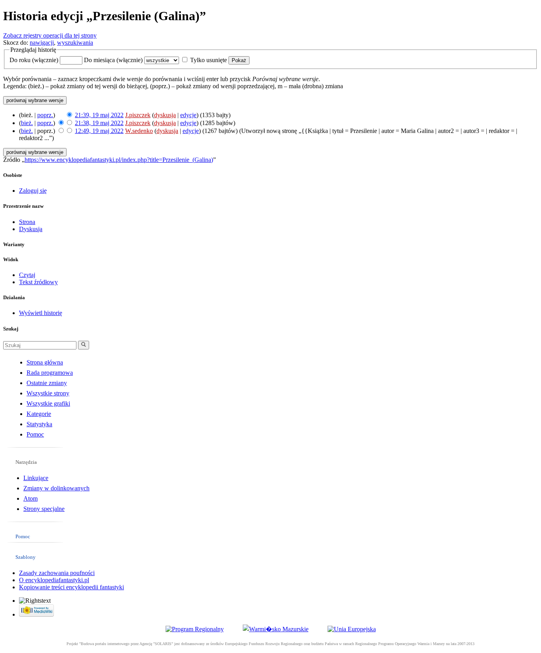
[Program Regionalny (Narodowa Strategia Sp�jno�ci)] (195, 629)
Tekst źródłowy (38, 282)
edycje (188, 115)
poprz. (45, 115)
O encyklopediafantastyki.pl (54, 580)
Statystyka (39, 424)
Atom (30, 498)
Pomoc (35, 434)
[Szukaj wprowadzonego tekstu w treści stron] (83, 345)
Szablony (25, 557)
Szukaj (10, 329)
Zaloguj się (33, 190)
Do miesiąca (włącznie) (113, 60)
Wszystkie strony (48, 393)
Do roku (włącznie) (34, 60)
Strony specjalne (44, 508)
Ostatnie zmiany (47, 383)
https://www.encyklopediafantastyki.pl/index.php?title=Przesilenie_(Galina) (119, 159)
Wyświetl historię (40, 312)
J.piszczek (137, 115)
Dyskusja (30, 229)
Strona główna (45, 362)
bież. (27, 123)
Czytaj (27, 274)
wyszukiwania (75, 42)
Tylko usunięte (208, 60)
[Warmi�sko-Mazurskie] (276, 629)
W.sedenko (139, 130)
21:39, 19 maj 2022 (99, 115)
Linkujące (35, 478)
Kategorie (39, 413)
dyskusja (165, 115)
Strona (27, 221)
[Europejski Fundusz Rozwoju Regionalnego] (352, 629)
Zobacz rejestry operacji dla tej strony (50, 35)
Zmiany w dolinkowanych (56, 488)
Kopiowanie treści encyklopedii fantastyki (71, 587)
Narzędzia (26, 462)
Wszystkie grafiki (48, 403)
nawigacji (42, 42)
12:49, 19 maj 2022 (99, 130)
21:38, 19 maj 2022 (99, 123)
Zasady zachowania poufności (57, 572)
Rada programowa (50, 372)
